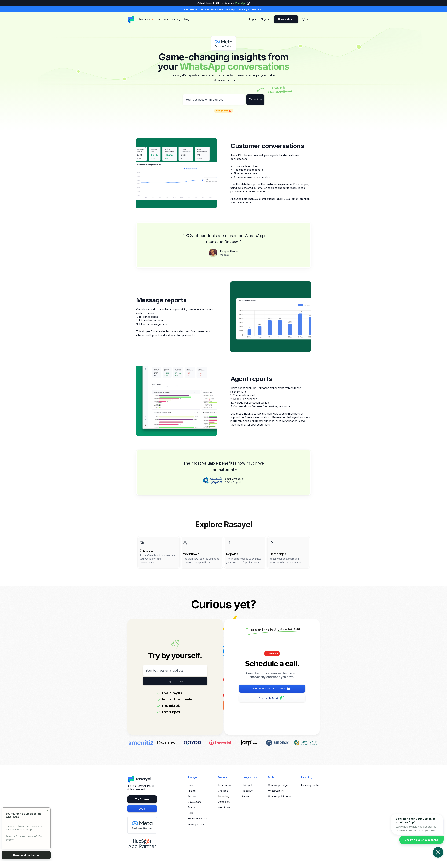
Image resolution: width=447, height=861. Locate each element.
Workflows (224, 807)
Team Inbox (224, 785)
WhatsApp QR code (279, 796)
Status (191, 807)
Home (191, 785)
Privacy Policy (196, 824)
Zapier (245, 796)
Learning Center (310, 785)
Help (190, 812)
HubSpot (247, 785)
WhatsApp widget (278, 785)
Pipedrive (247, 790)
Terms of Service (197, 818)
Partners (192, 796)
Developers (194, 801)
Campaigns (224, 801)
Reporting (223, 796)
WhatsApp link (276, 790)
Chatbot (223, 790)
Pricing (192, 790)
